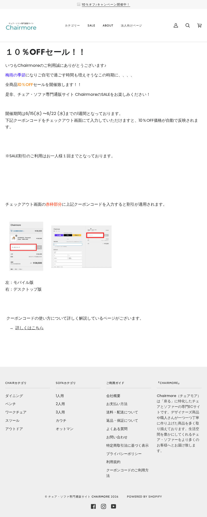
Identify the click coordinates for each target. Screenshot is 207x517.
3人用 (60, 412)
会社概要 (113, 395)
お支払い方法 (116, 404)
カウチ (61, 420)
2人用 (60, 404)
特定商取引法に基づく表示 (127, 445)
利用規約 (113, 462)
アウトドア (14, 429)
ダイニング (14, 395)
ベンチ (10, 404)
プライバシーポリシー (124, 453)
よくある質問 (116, 429)
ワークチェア (16, 412)
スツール (12, 420)
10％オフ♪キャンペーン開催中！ (106, 4)
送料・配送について (122, 412)
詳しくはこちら (29, 328)
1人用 (60, 395)
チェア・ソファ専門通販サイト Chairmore (79, 496)
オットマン (64, 429)
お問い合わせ (116, 437)
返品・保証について (122, 420)
